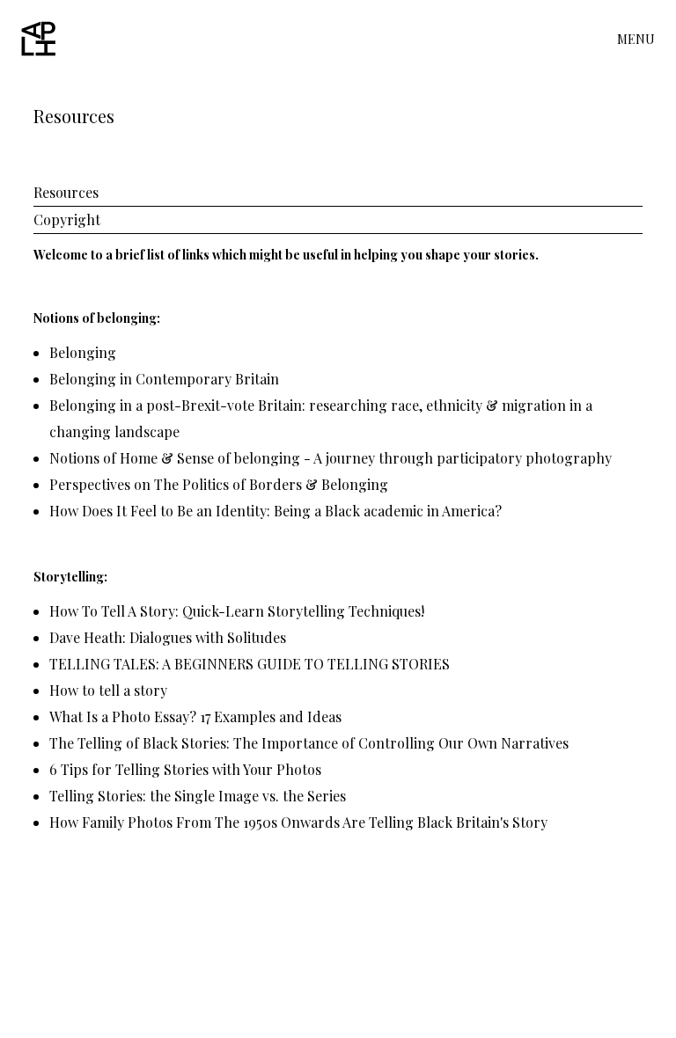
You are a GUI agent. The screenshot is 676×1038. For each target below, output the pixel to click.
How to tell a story (108, 690)
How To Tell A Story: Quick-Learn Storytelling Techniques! (236, 611)
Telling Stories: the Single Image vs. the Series (197, 795)
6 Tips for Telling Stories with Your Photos (185, 769)
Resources (66, 192)
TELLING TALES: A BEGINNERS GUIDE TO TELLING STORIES (249, 663)
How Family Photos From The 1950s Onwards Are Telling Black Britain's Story (298, 822)
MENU (636, 40)
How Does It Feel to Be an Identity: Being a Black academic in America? (275, 510)
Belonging (82, 352)
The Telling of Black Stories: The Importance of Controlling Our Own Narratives (309, 743)
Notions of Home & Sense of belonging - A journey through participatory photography (330, 458)
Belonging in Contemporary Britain (164, 378)
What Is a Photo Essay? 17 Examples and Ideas (195, 716)
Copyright (66, 219)
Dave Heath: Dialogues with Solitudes (167, 637)
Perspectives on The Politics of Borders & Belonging (218, 484)
